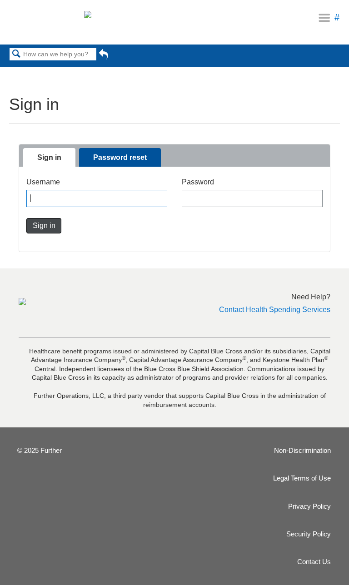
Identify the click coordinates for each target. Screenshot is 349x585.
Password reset (120, 157)
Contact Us (314, 561)
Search (16, 54)
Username (43, 182)
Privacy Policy (309, 506)
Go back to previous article (103, 57)
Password (198, 182)
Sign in (49, 157)
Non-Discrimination (302, 450)
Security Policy (308, 534)
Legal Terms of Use (302, 478)
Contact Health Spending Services (274, 309)
